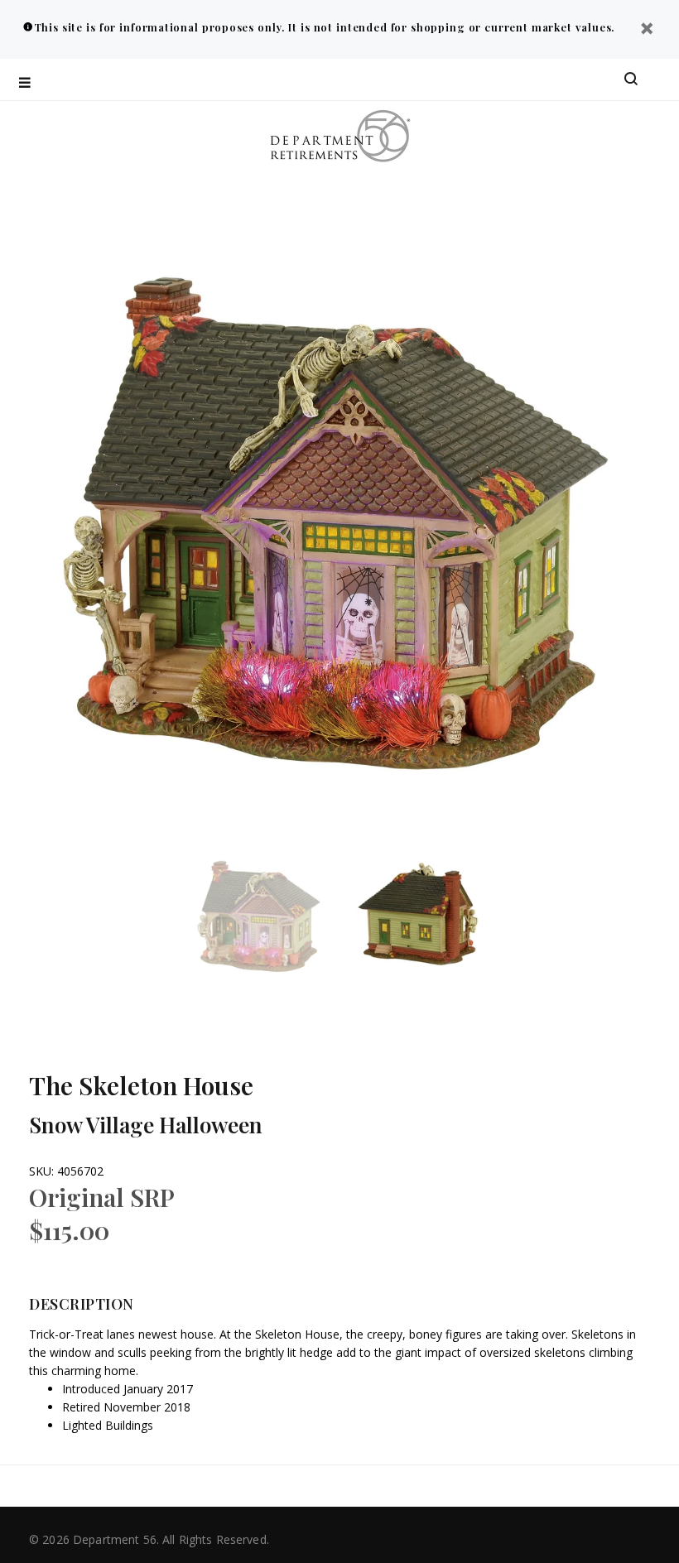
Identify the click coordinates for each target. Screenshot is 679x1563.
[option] (270, 915)
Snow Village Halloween (145, 1124)
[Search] (631, 79)
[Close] (647, 30)
